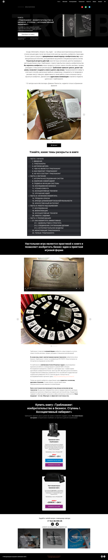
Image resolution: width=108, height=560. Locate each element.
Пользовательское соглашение (53, 556)
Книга (59, 1)
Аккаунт (100, 1)
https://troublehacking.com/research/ (64, 376)
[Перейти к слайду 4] (55, 141)
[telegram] (104, 557)
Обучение (64, 1)
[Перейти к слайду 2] (53, 141)
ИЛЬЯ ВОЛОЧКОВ (30, 7)
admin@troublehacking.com (54, 557)
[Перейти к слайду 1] (52, 141)
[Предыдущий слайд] (24, 114)
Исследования (72, 1)
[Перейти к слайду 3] (54, 141)
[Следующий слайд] (84, 114)
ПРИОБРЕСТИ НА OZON (54, 460)
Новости (88, 1)
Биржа (94, 1)
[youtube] (102, 557)
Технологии (81, 1)
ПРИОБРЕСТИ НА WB (54, 464)
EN (105, 1)
